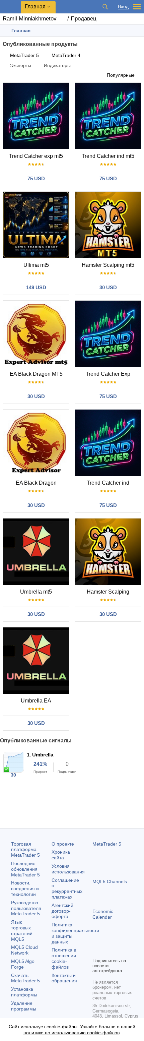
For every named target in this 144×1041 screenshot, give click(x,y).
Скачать (25, 978)
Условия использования (68, 868)
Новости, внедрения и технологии (25, 888)
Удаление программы (23, 1006)
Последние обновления (25, 869)
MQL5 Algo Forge (22, 964)
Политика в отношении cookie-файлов (64, 958)
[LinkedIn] (96, 951)
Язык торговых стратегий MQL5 (21, 930)
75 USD (36, 178)
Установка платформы (24, 991)
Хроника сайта (61, 854)
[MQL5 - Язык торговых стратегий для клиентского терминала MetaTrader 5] (10, 7)
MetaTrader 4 (66, 55)
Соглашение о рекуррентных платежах (67, 888)
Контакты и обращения (64, 978)
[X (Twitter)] (118, 941)
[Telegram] (107, 941)
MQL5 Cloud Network (24, 950)
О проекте (63, 844)
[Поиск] (105, 7)
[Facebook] (96, 941)
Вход (123, 6)
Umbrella (42, 754)
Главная (35, 6)
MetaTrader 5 (24, 55)
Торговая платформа (25, 849)
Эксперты (20, 65)
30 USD (108, 287)
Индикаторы (57, 65)
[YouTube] (129, 941)
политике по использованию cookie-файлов (71, 1032)
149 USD (36, 287)
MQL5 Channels (109, 881)
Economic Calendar (102, 914)
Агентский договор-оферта (62, 911)
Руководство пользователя (26, 908)
